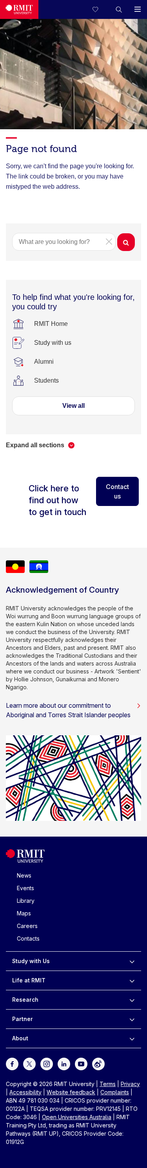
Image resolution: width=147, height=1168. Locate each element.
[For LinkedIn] (64, 1063)
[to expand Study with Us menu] (132, 961)
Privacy (130, 1084)
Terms (108, 1084)
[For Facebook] (12, 1063)
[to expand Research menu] (132, 999)
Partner (22, 1018)
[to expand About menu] (132, 1038)
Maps (24, 913)
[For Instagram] (46, 1063)
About (20, 1038)
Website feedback (71, 1092)
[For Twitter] (29, 1063)
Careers (27, 925)
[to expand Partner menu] (132, 1019)
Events (25, 888)
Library (25, 900)
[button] (118, 9)
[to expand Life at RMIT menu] (132, 980)
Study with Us (31, 961)
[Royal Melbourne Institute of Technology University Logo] (19, 9)
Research (25, 999)
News (24, 875)
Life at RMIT (28, 980)
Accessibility (25, 1092)
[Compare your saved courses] (100, 9)
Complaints (114, 1092)
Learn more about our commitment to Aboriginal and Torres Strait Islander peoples (68, 710)
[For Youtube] (81, 1063)
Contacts (28, 938)
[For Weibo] (98, 1063)
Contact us (117, 491)
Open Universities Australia (76, 1117)
